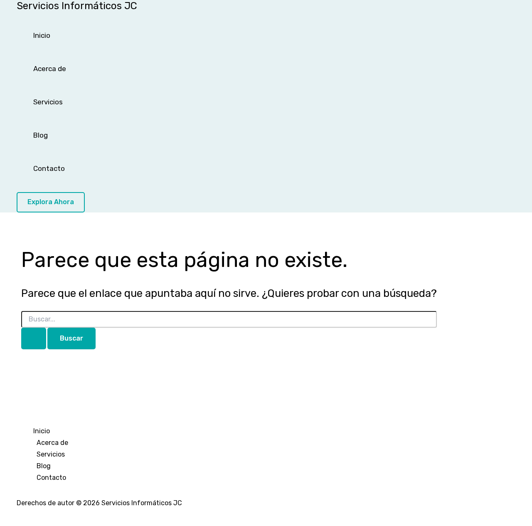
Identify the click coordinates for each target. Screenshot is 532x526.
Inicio (41, 35)
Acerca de (49, 68)
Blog (40, 135)
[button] (51, 202)
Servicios (48, 102)
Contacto (49, 168)
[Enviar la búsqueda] (33, 339)
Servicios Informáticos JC (77, 6)
